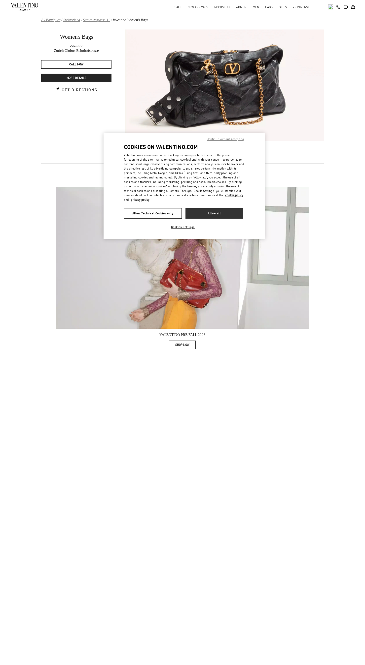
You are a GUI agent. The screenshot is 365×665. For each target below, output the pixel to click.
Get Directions (79, 89)
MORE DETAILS (76, 78)
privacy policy (140, 200)
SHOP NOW (185, 345)
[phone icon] (338, 6)
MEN (256, 7)
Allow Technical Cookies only (153, 213)
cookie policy (234, 195)
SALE (178, 7)
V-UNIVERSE (301, 7)
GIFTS (283, 7)
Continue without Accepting (225, 139)
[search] (330, 6)
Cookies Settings (183, 227)
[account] (346, 7)
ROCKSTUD (222, 7)
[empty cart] (353, 6)
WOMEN (241, 7)
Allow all (214, 213)
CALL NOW (76, 64)
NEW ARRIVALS (197, 7)
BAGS (269, 7)
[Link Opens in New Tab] (182, 258)
